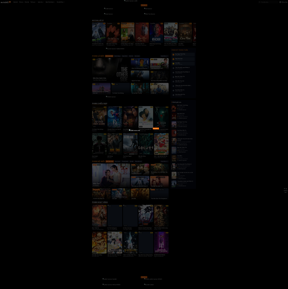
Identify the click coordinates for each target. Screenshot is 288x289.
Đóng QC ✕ (155, 128)
